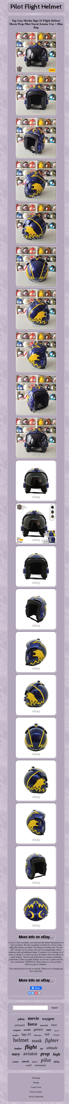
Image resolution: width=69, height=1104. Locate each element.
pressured (20, 1025)
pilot (46, 1060)
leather (18, 1048)
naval (25, 1061)
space (35, 1061)
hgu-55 (56, 1031)
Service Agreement (36, 1096)
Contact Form (36, 1087)
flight (31, 1047)
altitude (52, 1048)
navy (16, 1054)
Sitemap (36, 1082)
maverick (44, 1025)
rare (48, 1029)
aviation (16, 1062)
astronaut (40, 1065)
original (17, 1030)
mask (37, 1040)
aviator (30, 1053)
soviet (27, 1029)
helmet (21, 1040)
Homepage (36, 1078)
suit (47, 1034)
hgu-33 (26, 1034)
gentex (38, 1029)
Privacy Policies (36, 1092)
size (41, 1048)
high (56, 1054)
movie (33, 1018)
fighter (52, 1040)
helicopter (37, 1035)
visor (54, 1025)
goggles (15, 1035)
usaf (29, 1065)
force (32, 1024)
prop (45, 1053)
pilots (21, 1019)
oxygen (48, 1018)
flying (56, 1062)
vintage (56, 1035)
